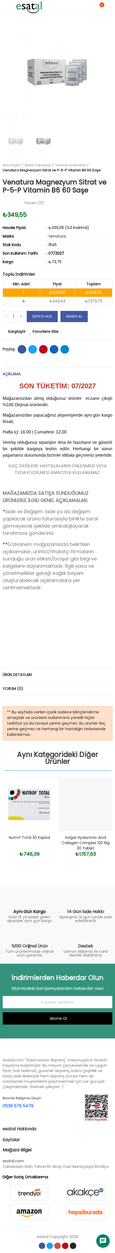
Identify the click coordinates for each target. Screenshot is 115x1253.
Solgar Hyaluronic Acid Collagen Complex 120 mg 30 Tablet (86, 843)
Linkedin (54, 349)
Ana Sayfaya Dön (109, 167)
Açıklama (12, 374)
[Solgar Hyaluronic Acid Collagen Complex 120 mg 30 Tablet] (85, 804)
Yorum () (34, 203)
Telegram (64, 349)
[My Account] (109, 7)
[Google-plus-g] (57, 1246)
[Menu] (5, 7)
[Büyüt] (12, 117)
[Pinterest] (65, 1246)
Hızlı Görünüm (43, 808)
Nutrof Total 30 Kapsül (29, 837)
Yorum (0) (13, 688)
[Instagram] (73, 1246)
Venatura (57, 236)
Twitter (32, 349)
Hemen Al (74, 316)
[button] (8, 72)
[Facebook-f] (42, 1246)
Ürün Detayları (17, 674)
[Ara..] (90, 7)
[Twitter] (50, 1246)
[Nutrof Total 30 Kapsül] (29, 804)
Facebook (22, 349)
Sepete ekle (42, 316)
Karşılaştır (17, 331)
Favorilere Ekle (46, 331)
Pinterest (43, 349)
